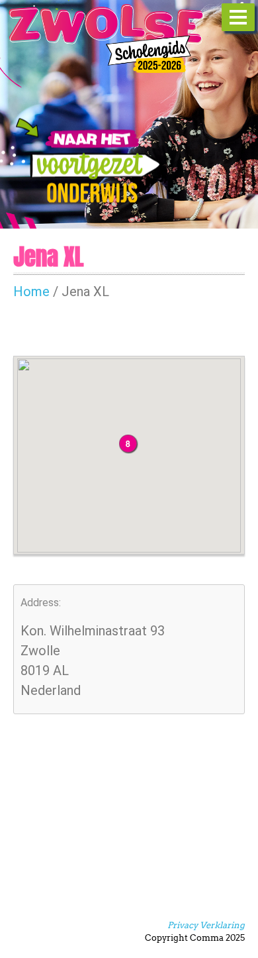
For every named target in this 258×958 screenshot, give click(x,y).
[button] (129, 444)
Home (31, 291)
